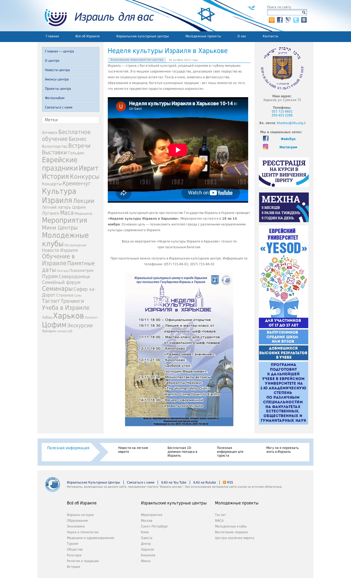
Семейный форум (61, 282)
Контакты (270, 36)
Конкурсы (84, 176)
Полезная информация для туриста (230, 451)
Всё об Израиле (87, 36)
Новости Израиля (60, 250)
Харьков (68, 315)
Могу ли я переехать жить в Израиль (282, 450)
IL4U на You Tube (173, 482)
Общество (75, 549)
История (55, 176)
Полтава (63, 271)
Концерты (52, 184)
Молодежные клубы (231, 526)
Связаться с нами (58, 107)
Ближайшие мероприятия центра (137, 60)
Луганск (50, 213)
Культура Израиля (59, 196)
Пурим (50, 276)
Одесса (146, 538)
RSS (230, 482)
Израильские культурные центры (142, 36)
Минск (146, 561)
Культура (74, 555)
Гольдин (76, 152)
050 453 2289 (282, 115)
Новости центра (57, 70)
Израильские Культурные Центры (93, 482)
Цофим (54, 324)
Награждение (75, 245)
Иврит (88, 168)
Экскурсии (80, 325)
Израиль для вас (96, 15)
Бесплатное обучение (66, 135)
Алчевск (50, 132)
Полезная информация (68, 448)
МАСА (219, 521)
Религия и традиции (83, 561)
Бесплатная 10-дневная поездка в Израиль (182, 451)
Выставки (54, 152)
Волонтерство (54, 146)
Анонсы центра (57, 79)
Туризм (72, 544)
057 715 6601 (282, 111)
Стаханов (64, 295)
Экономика (76, 526)
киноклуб (64, 331)
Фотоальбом (54, 98)
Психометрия (81, 270)
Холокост (91, 317)
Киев (145, 532)
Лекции (83, 200)
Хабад (47, 317)
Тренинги (72, 301)
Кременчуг (77, 183)
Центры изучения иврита (234, 538)
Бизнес (78, 139)
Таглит (51, 301)
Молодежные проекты (203, 36)
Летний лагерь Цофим (64, 207)
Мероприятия (64, 220)
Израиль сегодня (80, 515)
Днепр (146, 544)
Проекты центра (58, 89)
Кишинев (148, 555)
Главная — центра (59, 51)
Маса (67, 213)
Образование (77, 521)
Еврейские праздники (60, 164)
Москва (146, 521)
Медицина (83, 213)
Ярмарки (49, 331)
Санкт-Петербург (154, 526)
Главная (52, 36)
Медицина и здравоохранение (90, 538)
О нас (241, 36)
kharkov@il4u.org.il (291, 123)
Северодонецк (74, 276)
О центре (52, 61)
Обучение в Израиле (58, 260)
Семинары (57, 288)
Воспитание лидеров (231, 532)
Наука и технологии (82, 532)
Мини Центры (60, 227)
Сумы (78, 295)
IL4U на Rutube (204, 482)
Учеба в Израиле (65, 307)
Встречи (79, 145)
